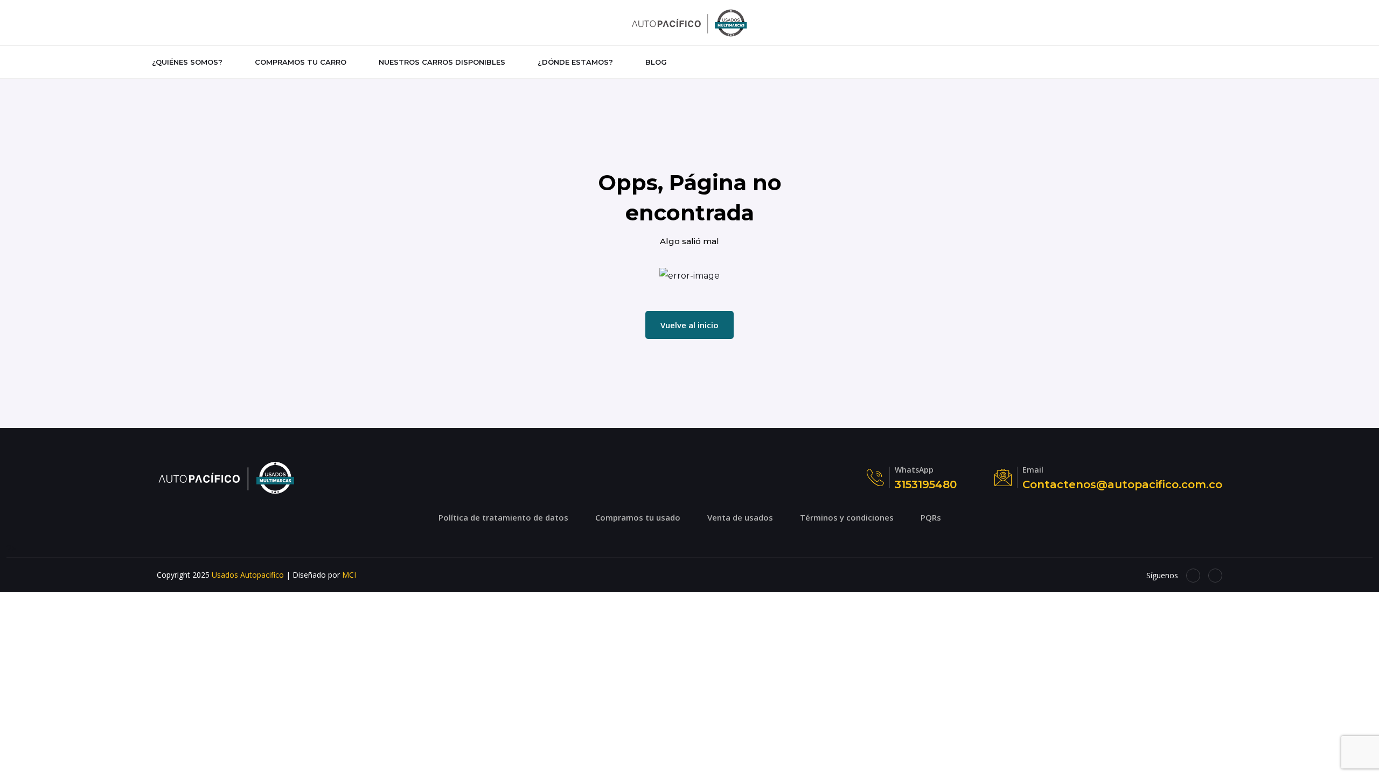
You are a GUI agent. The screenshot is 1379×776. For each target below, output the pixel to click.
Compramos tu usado (637, 517)
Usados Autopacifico (248, 575)
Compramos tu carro (300, 62)
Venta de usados (740, 517)
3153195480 (926, 484)
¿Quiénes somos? (187, 62)
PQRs (931, 517)
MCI (349, 575)
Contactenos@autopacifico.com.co (1122, 484)
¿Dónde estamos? (575, 62)
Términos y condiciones (847, 517)
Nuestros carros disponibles (442, 62)
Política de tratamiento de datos (503, 517)
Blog (656, 62)
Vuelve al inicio (689, 325)
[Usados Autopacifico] (689, 22)
